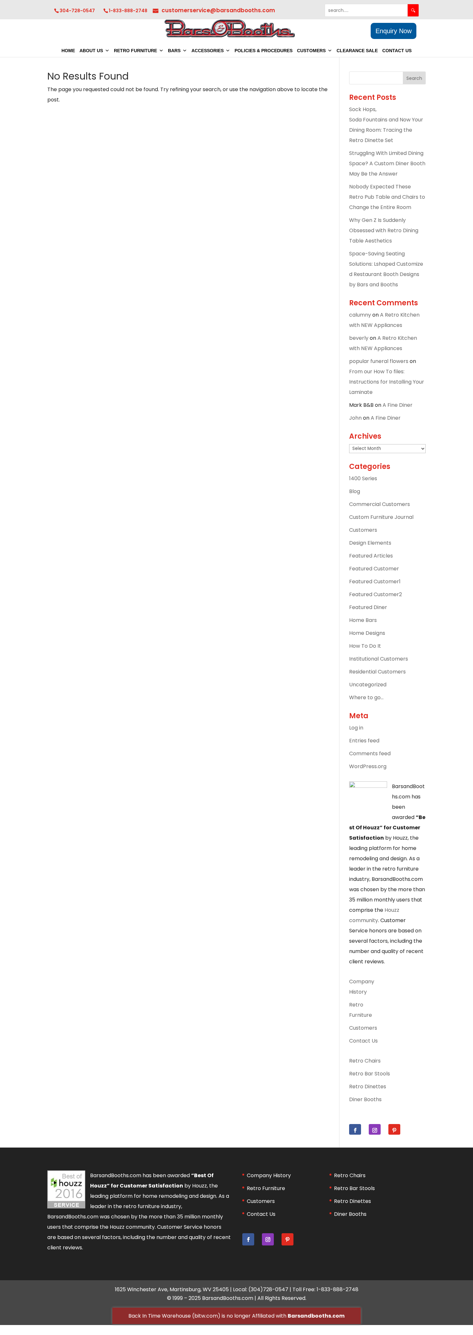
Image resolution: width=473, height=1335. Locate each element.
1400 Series (363, 478)
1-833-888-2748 (128, 10)
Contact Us (397, 50)
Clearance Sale (357, 50)
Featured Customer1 (375, 581)
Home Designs (367, 633)
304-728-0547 (77, 10)
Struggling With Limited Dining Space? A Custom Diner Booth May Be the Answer (387, 163)
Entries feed (364, 740)
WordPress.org (367, 766)
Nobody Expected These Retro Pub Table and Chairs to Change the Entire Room (387, 197)
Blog (354, 491)
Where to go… (366, 697)
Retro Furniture (135, 50)
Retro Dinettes (367, 1086)
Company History (269, 1175)
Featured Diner (368, 607)
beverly (358, 338)
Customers (311, 50)
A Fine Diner (398, 405)
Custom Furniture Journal (381, 517)
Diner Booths (365, 1099)
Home (68, 50)
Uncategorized (367, 684)
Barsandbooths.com (316, 1316)
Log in (356, 727)
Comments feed (370, 753)
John (355, 418)
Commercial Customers (379, 504)
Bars (174, 50)
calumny (360, 315)
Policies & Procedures (263, 50)
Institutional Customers (378, 659)
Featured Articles (371, 555)
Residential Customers (377, 671)
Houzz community (132, 1227)
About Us (91, 50)
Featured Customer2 (375, 594)
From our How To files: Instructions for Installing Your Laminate (386, 382)
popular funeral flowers (378, 361)
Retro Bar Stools (369, 1073)
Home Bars (363, 620)
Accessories (207, 50)
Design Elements (370, 543)
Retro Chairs (365, 1060)
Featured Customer (374, 568)
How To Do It (365, 646)
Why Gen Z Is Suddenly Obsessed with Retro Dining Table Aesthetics (383, 230)
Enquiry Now (394, 30)
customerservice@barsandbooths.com (218, 10)
